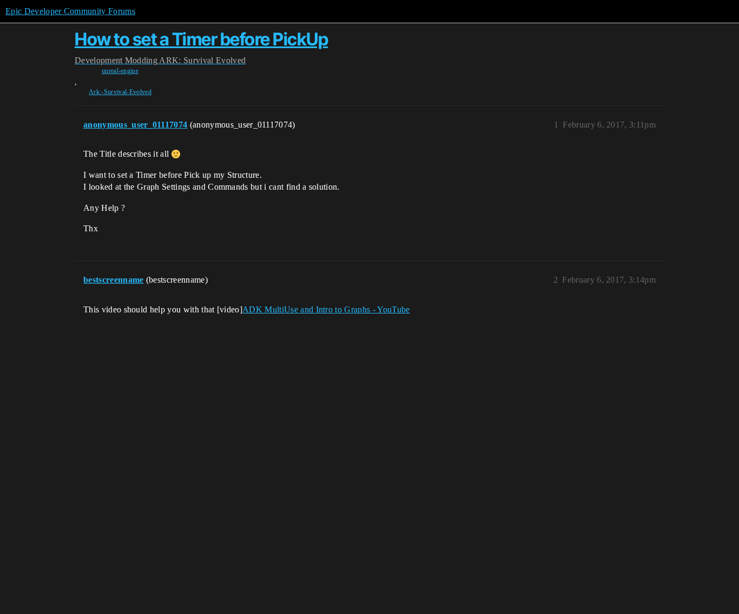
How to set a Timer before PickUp (201, 39)
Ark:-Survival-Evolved (120, 92)
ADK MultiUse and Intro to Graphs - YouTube (326, 309)
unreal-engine (120, 71)
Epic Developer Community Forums (70, 11)
